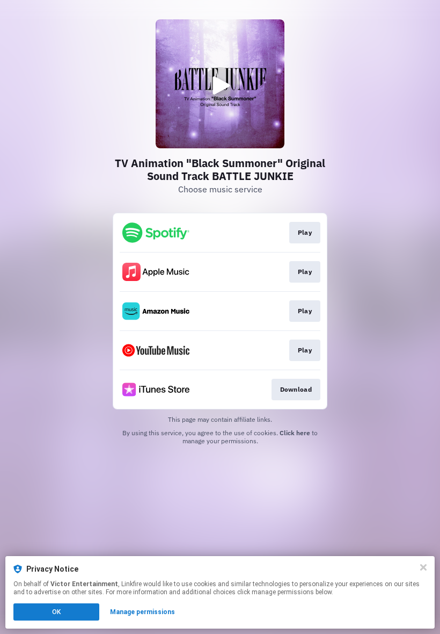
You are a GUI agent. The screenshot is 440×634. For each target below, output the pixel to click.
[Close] (423, 567)
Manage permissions (142, 612)
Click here (295, 433)
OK (56, 612)
